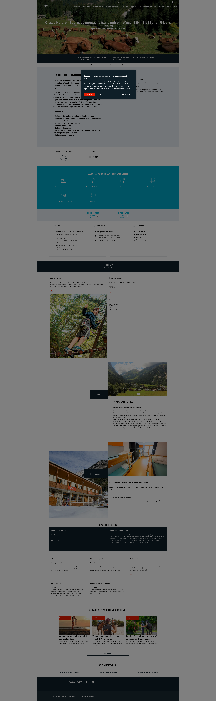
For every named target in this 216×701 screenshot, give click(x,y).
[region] (108, 84)
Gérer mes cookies (126, 94)
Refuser (102, 94)
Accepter (89, 94)
